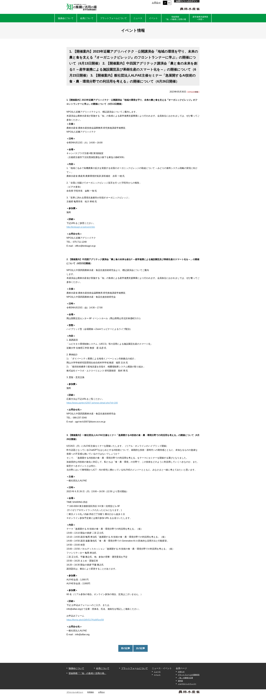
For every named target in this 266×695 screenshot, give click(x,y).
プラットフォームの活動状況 (189, 675)
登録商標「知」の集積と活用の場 (175, 18)
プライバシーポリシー (74, 692)
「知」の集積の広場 (185, 678)
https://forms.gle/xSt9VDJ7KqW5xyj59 (85, 620)
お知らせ (181, 672)
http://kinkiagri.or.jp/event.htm (80, 227)
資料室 (180, 681)
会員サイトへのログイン (186, 1)
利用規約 (90, 692)
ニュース (137, 18)
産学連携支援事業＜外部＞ (200, 18)
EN (169, 3)
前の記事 (125, 648)
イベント (153, 18)
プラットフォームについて (113, 18)
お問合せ (156, 3)
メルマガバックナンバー (187, 684)
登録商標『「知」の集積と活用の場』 (87, 673)
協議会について (65, 18)
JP (165, 3)
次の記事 (140, 648)
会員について (86, 18)
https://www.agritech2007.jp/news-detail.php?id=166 (92, 403)
